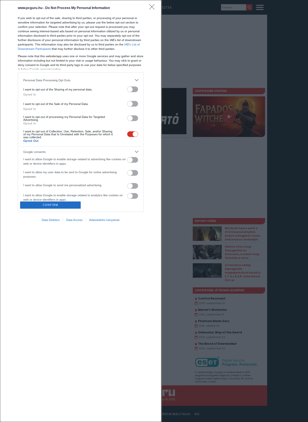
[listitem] (80, 80)
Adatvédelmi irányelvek (104, 220)
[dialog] (80, 211)
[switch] (132, 89)
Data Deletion (51, 220)
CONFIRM (50, 204)
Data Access (74, 220)
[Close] (153, 8)
